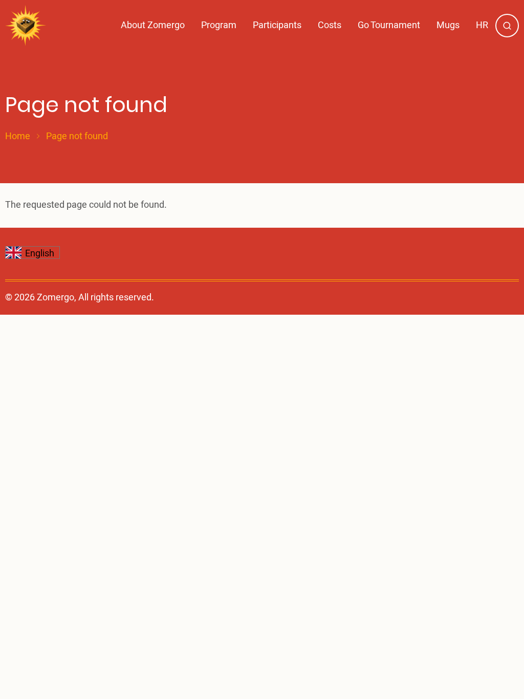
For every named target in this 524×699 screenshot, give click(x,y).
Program (218, 25)
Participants (277, 25)
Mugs (448, 25)
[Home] (26, 25)
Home (17, 136)
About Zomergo (153, 25)
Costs (329, 25)
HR (482, 25)
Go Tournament (389, 25)
